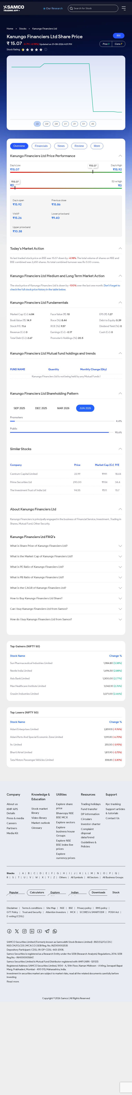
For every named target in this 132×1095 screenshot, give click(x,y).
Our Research (54, 8)
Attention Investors (56, 912)
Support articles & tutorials (115, 811)
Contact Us (112, 818)
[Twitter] (16, 932)
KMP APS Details (12, 811)
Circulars (86, 819)
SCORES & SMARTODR (92, 912)
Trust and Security (31, 912)
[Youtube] (39, 932)
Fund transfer (89, 809)
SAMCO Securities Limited (21, 942)
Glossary (36, 827)
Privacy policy (84, 908)
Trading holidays (91, 804)
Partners (12, 828)
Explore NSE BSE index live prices (64, 844)
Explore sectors (65, 822)
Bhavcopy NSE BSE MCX (65, 815)
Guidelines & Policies (88, 844)
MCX (72, 912)
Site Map (51, 908)
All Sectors (92, 877)
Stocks (22, 28)
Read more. (13, 981)
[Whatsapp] (54, 932)
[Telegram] (47, 931)
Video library (39, 817)
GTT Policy (12, 912)
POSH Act (113, 912)
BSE (119, 35)
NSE (62, 908)
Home (10, 28)
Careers (11, 823)
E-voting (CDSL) (15, 916)
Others (63, 877)
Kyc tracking (113, 804)
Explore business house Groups (65, 831)
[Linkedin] (32, 932)
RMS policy (101, 908)
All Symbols (77, 877)
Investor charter (91, 824)
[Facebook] (9, 932)
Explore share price (64, 806)
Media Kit (12, 833)
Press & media (15, 818)
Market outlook (40, 822)
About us (12, 804)
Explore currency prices (65, 856)
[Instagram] (24, 932)
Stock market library (39, 810)
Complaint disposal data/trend (87, 833)
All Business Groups (113, 877)
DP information (90, 814)
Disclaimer (12, 908)
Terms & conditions (32, 908)
